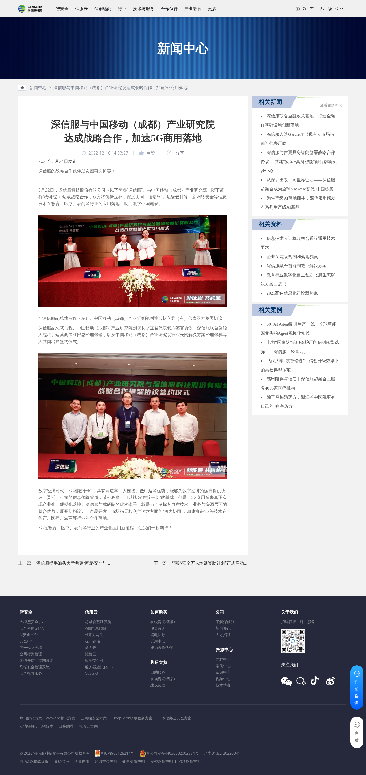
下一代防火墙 (31, 647)
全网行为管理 (31, 653)
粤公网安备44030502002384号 (172, 753)
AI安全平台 (29, 634)
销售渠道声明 (133, 761)
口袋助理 (66, 726)
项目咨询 (157, 628)
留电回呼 (157, 634)
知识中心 (223, 672)
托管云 (90, 653)
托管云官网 (88, 726)
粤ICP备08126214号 (117, 753)
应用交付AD (95, 660)
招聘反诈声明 (189, 761)
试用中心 (157, 641)
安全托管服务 (31, 673)
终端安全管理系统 (35, 666)
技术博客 (223, 685)
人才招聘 (223, 634)
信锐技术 (45, 726)
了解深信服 (225, 621)
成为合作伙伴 (161, 647)
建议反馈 (157, 685)
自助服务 (157, 672)
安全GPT (27, 641)
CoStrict (91, 673)
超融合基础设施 (98, 621)
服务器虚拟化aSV (99, 666)
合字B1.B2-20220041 (222, 753)
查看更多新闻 (331, 105)
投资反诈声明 (161, 761)
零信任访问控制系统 (36, 660)
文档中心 (223, 659)
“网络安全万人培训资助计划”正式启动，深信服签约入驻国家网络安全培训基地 (246, 563)
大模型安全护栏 (33, 621)
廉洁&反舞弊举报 (34, 761)
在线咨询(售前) (162, 621)
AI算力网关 (94, 634)
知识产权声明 (106, 761)
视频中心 (223, 678)
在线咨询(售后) (162, 678)
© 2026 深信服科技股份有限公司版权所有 (55, 753)
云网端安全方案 (94, 718)
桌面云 (90, 647)
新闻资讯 (223, 628)
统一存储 (92, 641)
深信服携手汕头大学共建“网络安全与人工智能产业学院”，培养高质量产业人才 (110, 563)
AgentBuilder (95, 628)
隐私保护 (61, 761)
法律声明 (81, 761)
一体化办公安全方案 (175, 718)
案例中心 (223, 665)
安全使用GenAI (32, 628)
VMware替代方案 (60, 718)
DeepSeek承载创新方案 (132, 718)
